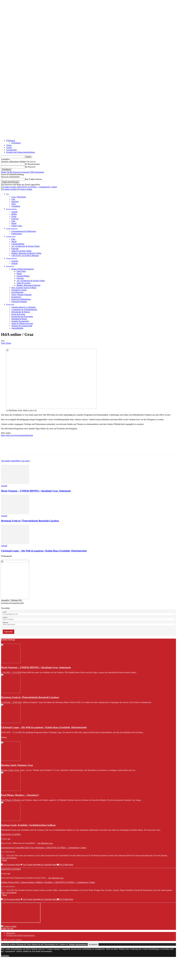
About (8, 145)
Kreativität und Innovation (22, 316)
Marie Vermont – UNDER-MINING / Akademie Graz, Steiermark (36, 490)
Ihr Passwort (30, 167)
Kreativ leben (10, 304)
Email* (4, 612)
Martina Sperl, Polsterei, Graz (17, 765)
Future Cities (16, 226)
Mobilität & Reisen (19, 319)
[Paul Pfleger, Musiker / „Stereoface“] (10, 790)
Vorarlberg (15, 206)
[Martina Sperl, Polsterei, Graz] (10, 760)
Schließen (5, 956)
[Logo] (9, 189)
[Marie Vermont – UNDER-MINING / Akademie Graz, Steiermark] (15, 483)
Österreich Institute (19, 301)
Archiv (9, 147)
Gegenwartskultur (11, 209)
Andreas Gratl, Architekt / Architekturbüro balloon (28, 825)
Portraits (14, 261)
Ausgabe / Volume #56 (11, 600)
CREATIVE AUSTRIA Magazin (25, 255)
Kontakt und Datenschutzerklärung (20, 152)
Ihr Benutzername (32, 164)
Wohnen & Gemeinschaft (21, 326)
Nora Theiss (6, 343)
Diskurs (14, 263)
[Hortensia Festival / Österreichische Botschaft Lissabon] (15, 513)
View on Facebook (9, 858)
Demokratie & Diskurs (20, 312)
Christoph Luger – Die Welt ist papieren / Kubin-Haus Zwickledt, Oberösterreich (44, 550)
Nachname (5, 622)
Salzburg (15, 201)
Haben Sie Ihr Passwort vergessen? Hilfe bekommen (22, 172)
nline (31, 435)
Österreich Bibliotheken (21, 299)
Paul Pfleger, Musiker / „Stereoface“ (20, 795)
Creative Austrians (11, 258)
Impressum (10, 933)
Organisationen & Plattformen (23, 231)
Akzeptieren (93, 944)
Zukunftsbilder (17, 328)
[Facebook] (5, 448)
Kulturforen (16, 297)
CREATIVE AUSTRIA (11, 834)
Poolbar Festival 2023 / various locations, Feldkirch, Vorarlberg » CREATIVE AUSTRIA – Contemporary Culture (48, 882)
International (10, 266)
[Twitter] (14, 448)
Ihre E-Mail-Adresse (33, 179)
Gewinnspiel (11, 150)
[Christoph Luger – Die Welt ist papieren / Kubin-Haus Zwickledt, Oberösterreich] (15, 543)
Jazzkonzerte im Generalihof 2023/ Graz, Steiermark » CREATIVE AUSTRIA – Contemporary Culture (43, 848)
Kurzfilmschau (17, 292)
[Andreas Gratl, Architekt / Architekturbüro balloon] (10, 820)
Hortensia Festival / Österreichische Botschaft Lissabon (30, 520)
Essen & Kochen (18, 314)
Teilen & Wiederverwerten (22, 323)
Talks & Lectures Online (21, 251)
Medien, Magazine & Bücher (28, 285)
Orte (7, 194)
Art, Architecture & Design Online (25, 246)
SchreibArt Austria (19, 290)
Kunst (13, 216)
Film (13, 221)
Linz (13, 199)
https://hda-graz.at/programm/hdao (15, 435)
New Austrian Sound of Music (23, 287)
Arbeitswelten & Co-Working (23, 307)
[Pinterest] (24, 448)
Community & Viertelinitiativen (24, 309)
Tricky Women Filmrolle (21, 294)
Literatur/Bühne (17, 244)
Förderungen (16, 234)
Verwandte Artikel (8, 461)
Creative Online (11, 236)
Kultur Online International (22, 269)
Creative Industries (11, 228)
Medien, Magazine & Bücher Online (26, 253)
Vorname (5, 617)
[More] (42, 448)
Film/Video (21, 271)
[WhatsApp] (33, 448)
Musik (14, 223)
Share (4, 860)
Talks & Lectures (24, 283)
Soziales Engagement (20, 321)
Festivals (15, 219)
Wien (13, 204)
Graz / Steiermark (18, 197)
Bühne (14, 214)
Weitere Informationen (78, 944)
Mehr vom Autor (23, 461)
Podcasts (15, 248)
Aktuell (14, 212)
